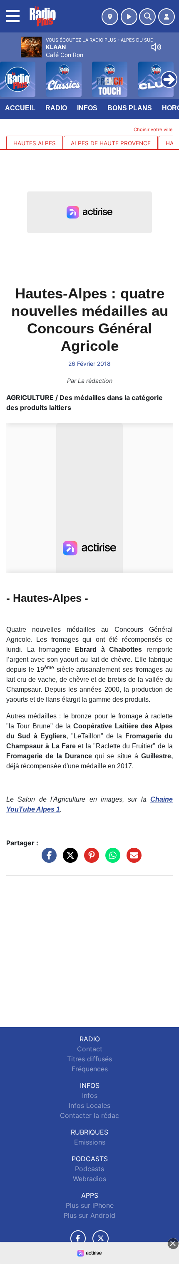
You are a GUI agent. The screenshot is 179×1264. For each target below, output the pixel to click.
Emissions (89, 1142)
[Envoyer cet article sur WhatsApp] (110, 859)
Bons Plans (129, 108)
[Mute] (156, 47)
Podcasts (89, 1169)
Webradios (89, 1179)
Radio (56, 108)
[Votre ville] (110, 16)
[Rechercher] (147, 16)
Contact (89, 1049)
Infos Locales (89, 1105)
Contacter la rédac (89, 1115)
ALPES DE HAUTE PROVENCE (111, 143)
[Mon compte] (166, 16)
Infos (87, 108)
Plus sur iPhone (90, 1205)
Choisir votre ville (153, 129)
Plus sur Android (89, 1215)
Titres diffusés (89, 1059)
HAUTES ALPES (34, 143)
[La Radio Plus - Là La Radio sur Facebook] (78, 1238)
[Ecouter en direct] (129, 16)
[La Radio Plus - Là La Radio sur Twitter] (100, 1238)
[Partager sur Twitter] (68, 859)
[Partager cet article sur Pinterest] (89, 859)
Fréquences (90, 1069)
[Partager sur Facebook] (47, 859)
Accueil (20, 108)
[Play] (11, 73)
